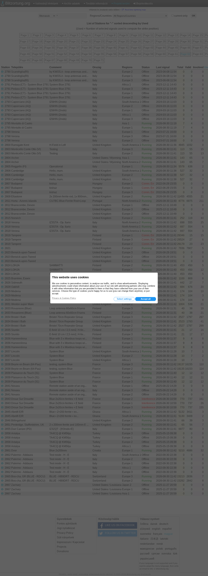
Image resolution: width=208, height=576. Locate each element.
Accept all (146, 299)
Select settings (124, 299)
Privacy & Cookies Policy (64, 298)
